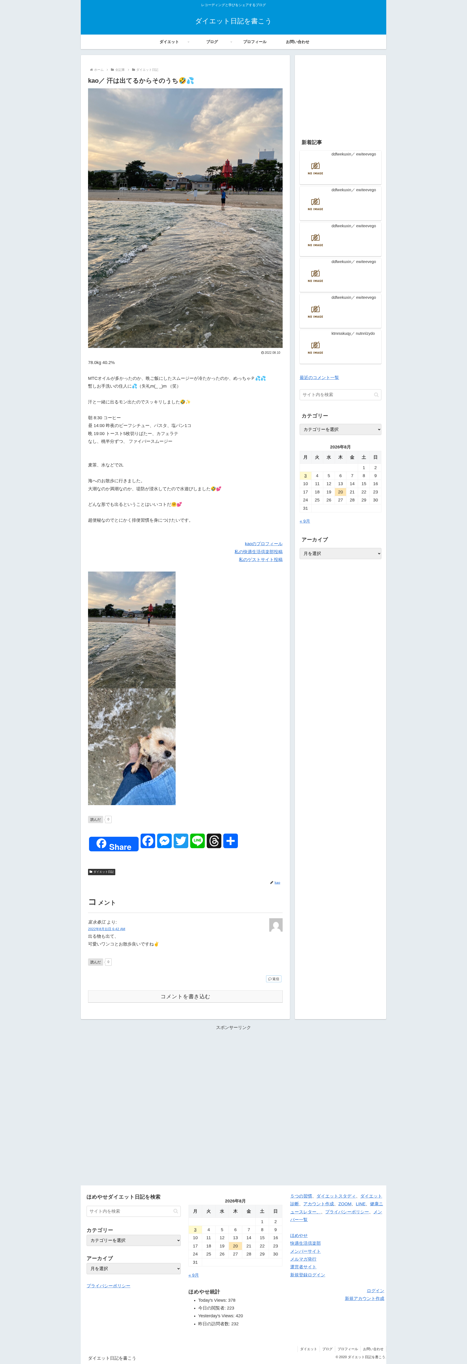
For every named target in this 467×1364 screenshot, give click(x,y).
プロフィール (348, 1349)
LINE (361, 1203)
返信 (275, 979)
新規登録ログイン (307, 1275)
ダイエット (308, 1349)
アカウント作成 (318, 1203)
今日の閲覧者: (212, 1308)
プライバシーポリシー (108, 1285)
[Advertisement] (340, 94)
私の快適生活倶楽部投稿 (258, 551)
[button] (376, 395)
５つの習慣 (301, 1196)
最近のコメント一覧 (319, 377)
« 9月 (305, 521)
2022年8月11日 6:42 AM (106, 929)
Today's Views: (213, 1300)
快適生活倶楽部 (305, 1243)
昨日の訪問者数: (214, 1323)
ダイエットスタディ (336, 1196)
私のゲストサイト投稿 (261, 559)
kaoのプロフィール (264, 543)
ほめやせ (299, 1235)
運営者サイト (303, 1266)
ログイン (375, 1290)
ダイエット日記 (103, 871)
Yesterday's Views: (217, 1315)
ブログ (327, 1349)
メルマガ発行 (303, 1259)
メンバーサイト (305, 1251)
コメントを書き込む (185, 996)
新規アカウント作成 (364, 1298)
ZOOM (344, 1203)
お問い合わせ (373, 1349)
